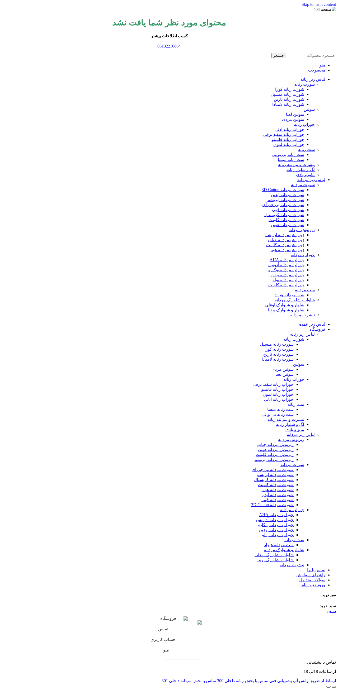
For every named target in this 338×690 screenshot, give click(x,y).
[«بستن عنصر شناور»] (328, 687)
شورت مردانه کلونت (286, 219)
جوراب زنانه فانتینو (288, 139)
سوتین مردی (293, 119)
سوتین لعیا (295, 114)
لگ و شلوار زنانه (301, 169)
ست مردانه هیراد (289, 295)
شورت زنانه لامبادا (288, 104)
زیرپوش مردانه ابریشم (284, 234)
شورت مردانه (303, 184)
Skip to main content (319, 4)
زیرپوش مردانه (302, 229)
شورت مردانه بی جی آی (283, 204)
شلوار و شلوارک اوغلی (284, 305)
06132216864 (169, 46)
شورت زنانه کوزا (289, 89)
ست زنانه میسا (291, 159)
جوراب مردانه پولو (288, 280)
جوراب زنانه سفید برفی (283, 134)
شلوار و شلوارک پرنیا (286, 310)
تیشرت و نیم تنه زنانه (296, 164)
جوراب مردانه (303, 255)
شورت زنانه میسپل (287, 94)
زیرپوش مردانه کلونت (285, 244)
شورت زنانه (304, 84)
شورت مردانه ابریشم (285, 199)
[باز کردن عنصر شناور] (334, 687)
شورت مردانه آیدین (287, 194)
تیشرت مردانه (302, 315)
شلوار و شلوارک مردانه (295, 300)
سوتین (309, 109)
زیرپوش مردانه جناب (286, 239)
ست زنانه (306, 149)
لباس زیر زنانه (302, 334)
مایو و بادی (305, 174)
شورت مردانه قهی (288, 209)
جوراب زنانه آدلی (289, 129)
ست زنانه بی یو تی (288, 154)
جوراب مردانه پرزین (286, 275)
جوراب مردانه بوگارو (286, 270)
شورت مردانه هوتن (287, 224)
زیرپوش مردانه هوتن (286, 250)
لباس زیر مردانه (301, 434)
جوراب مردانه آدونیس (285, 265)
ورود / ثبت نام (313, 585)
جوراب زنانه (304, 124)
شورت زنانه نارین (289, 99)
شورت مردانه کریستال (284, 214)
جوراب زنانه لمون (288, 144)
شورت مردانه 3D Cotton (283, 189)
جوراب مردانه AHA (287, 260)
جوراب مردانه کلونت (286, 285)
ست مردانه (305, 290)
